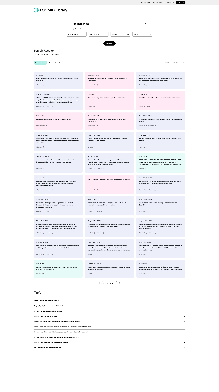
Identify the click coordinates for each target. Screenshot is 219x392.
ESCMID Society (146, 2)
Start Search (109, 43)
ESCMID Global (169, 2)
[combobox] (77, 34)
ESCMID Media (157, 2)
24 (113, 283)
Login (179, 2)
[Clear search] (145, 24)
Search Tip (78, 29)
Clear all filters (53, 63)
